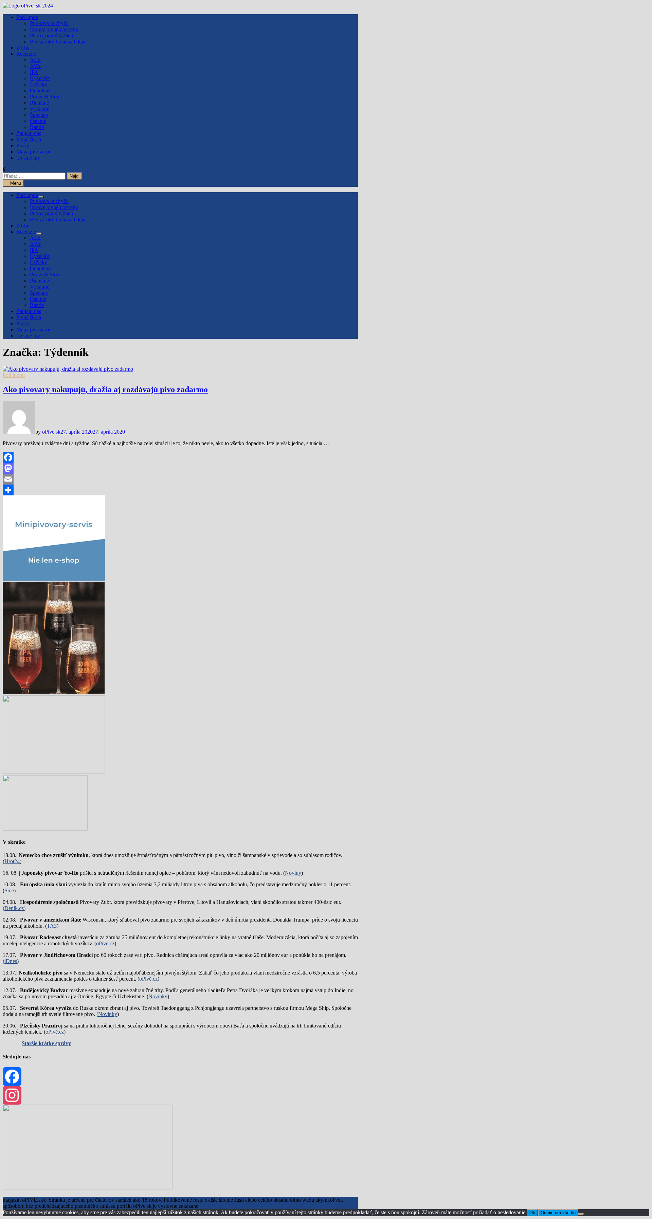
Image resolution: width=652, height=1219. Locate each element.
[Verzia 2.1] (54, 692)
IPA (34, 72)
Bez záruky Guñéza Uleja (57, 41)
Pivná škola (28, 139)
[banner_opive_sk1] (54, 579)
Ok (532, 1212)
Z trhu (23, 48)
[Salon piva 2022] (45, 829)
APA (35, 66)
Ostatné (38, 121)
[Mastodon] (180, 468)
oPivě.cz (148, 979)
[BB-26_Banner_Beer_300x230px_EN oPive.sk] (54, 772)
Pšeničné (39, 103)
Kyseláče (40, 78)
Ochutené (40, 90)
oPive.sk (51, 432)
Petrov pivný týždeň (51, 35)
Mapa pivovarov (34, 151)
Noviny (293, 873)
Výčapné (39, 109)
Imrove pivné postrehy (54, 29)
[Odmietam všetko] (581, 1214)
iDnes (10, 961)
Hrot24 (12, 861)
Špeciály (39, 115)
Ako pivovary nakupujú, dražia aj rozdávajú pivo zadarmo (105, 389)
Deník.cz (14, 908)
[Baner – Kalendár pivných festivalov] (88, 1187)
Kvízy (23, 145)
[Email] (180, 479)
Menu (15, 183)
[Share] (180, 490)
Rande (37, 127)
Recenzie (26, 54)
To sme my (28, 158)
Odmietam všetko (558, 1212)
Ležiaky (38, 84)
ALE (35, 60)
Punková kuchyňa (49, 23)
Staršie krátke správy (46, 1043)
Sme (9, 890)
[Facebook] (180, 457)
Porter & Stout (45, 96)
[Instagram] (180, 1095)
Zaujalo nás (28, 133)
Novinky (157, 996)
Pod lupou (27, 17)
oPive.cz (105, 943)
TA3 (52, 926)
